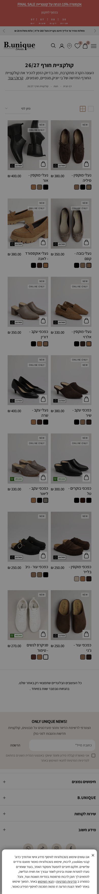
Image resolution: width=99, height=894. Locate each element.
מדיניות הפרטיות (66, 881)
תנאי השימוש (46, 881)
